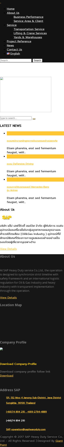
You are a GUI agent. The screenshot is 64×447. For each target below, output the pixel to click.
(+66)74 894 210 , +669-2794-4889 (26, 412)
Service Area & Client (28, 21)
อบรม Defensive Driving (20, 164)
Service (12, 25)
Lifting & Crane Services (30, 33)
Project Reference (19, 41)
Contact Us (14, 50)
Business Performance (28, 17)
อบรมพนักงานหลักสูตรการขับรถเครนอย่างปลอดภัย (32, 141)
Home (11, 9)
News (10, 45)
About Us (13, 13)
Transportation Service (29, 29)
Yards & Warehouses (28, 37)
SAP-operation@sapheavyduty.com (26, 429)
